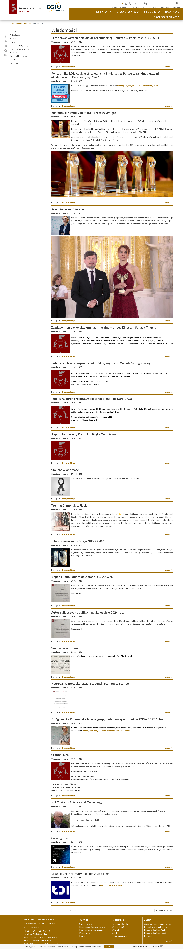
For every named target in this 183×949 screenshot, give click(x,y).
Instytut (102, 11)
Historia (13, 59)
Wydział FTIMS (138, 7)
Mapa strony (84, 932)
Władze (13, 38)
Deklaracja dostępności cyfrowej (92, 926)
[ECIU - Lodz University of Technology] (55, 1)
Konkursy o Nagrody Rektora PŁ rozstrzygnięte (83, 112)
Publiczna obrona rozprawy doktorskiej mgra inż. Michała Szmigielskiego (101, 363)
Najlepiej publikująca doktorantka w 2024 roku (83, 576)
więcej (169, 66)
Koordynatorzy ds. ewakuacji (91, 929)
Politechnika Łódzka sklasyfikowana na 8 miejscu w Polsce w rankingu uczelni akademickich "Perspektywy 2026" (105, 75)
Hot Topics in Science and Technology (76, 802)
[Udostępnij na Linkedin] (5, 45)
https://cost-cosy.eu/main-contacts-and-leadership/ (106, 730)
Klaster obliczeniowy (18, 55)
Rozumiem (109, 946)
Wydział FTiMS (118, 926)
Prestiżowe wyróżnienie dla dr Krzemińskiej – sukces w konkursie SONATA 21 (105, 37)
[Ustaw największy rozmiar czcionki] (130, 3)
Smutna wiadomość (65, 469)
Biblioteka (14, 52)
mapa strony (153, 7)
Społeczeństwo (165, 17)
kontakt (176, 7)
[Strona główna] (26, 1)
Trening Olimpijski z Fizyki (69, 505)
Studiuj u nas (126, 11)
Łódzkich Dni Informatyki (111, 885)
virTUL (114, 932)
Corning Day (59, 838)
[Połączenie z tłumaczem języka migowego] (145, 4)
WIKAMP (115, 929)
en (139, 3)
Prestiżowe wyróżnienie (68, 209)
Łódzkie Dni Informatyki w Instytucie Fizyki (81, 873)
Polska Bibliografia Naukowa (156, 926)
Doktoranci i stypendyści (20, 45)
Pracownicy (14, 41)
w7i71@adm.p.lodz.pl (38, 933)
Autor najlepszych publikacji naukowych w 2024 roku (88, 612)
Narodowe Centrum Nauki (155, 929)
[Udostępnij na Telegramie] (5, 50)
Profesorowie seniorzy (19, 48)
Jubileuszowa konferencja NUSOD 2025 (78, 541)
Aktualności (15, 34)
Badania (171, 11)
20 (168, 910)
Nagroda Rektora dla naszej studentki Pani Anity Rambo (90, 683)
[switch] (161, 946)
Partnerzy (14, 62)
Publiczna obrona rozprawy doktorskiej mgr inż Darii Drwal (92, 398)
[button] (110, 11)
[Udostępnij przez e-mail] (5, 55)
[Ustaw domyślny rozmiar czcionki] (122, 4)
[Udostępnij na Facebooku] (5, 36)
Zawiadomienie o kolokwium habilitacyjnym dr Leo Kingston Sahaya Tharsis (103, 327)
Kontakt (82, 935)
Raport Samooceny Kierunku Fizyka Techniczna (83, 434)
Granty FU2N (60, 754)
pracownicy (166, 7)
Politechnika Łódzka (121, 7)
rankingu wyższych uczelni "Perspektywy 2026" (138, 85)
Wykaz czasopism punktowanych (158, 923)
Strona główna (16, 23)
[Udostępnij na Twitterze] (5, 41)
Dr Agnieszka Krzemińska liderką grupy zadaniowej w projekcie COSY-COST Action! (108, 719)
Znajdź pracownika (119, 935)
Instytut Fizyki (68, 66)
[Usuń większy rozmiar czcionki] (126, 3)
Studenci (150, 11)
